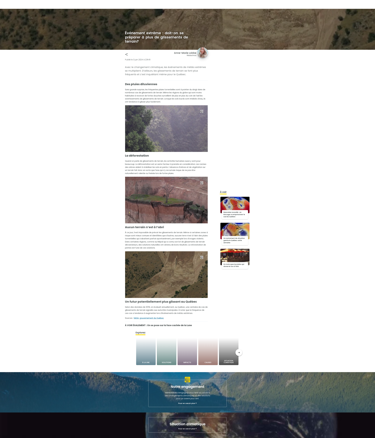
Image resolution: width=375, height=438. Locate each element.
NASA (136, 318)
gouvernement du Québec (152, 318)
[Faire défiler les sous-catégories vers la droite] (238, 352)
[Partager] (126, 54)
